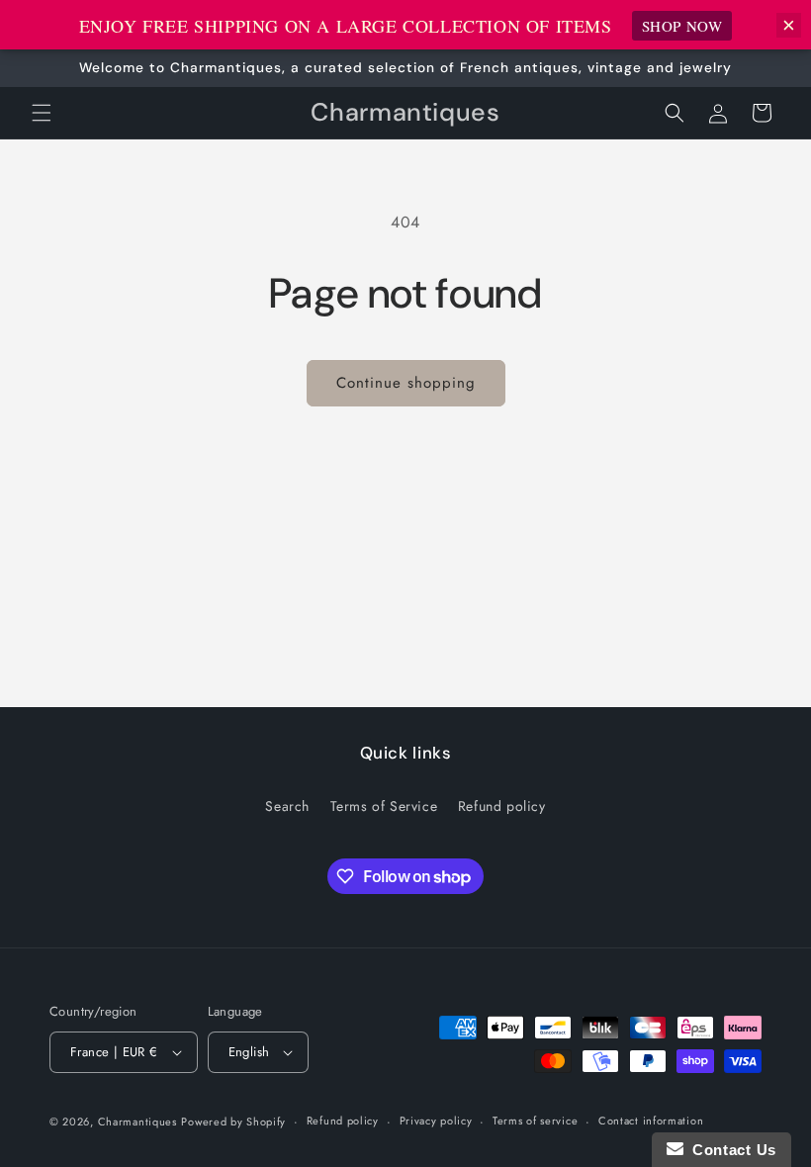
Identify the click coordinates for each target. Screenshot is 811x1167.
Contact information (650, 1120)
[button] (41, 113)
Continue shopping (406, 383)
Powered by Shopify (233, 1121)
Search (287, 806)
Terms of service (535, 1120)
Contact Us (729, 1149)
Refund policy (502, 806)
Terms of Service (384, 806)
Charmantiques (137, 1121)
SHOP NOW (682, 26)
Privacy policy (436, 1120)
